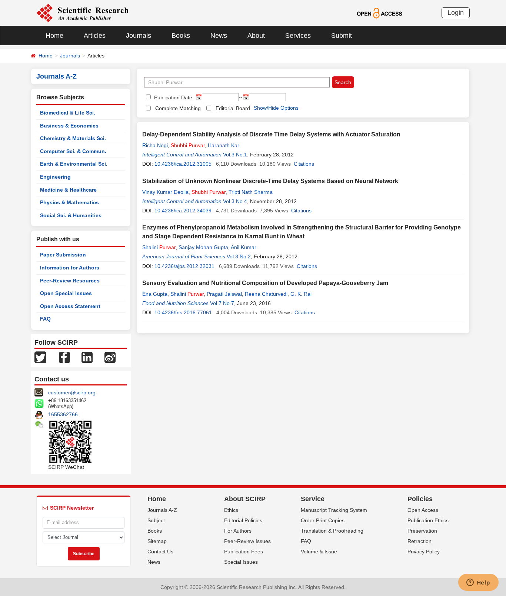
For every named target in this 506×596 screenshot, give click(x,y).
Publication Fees (243, 551)
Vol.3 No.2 (239, 256)
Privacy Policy (423, 551)
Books (181, 35)
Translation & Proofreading (332, 531)
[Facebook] (64, 357)
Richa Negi (155, 145)
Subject (156, 520)
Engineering (55, 177)
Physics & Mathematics (69, 202)
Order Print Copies (322, 520)
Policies (420, 499)
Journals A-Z (162, 510)
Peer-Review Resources (70, 281)
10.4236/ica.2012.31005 (183, 164)
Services (298, 35)
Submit (341, 35)
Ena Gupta (154, 294)
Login (455, 12)
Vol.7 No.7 (222, 303)
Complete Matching (178, 108)
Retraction (419, 541)
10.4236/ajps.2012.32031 (184, 266)
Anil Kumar (243, 247)
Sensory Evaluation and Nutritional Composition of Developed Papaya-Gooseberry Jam (265, 283)
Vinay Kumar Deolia (165, 192)
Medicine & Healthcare (68, 190)
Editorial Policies (243, 520)
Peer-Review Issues (247, 541)
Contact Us (160, 551)
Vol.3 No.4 (235, 201)
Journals (138, 35)
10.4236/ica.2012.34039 (183, 210)
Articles (95, 35)
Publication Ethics (428, 520)
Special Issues (241, 562)
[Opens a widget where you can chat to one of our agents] (478, 583)
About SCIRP (245, 499)
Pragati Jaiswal (224, 294)
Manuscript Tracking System (334, 510)
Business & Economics (69, 126)
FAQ (45, 319)
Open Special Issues (66, 293)
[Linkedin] (87, 357)
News (218, 35)
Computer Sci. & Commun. (73, 151)
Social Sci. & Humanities (70, 215)
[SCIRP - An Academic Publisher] (82, 13)
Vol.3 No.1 (235, 155)
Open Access (422, 510)
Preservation (422, 531)
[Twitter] (40, 357)
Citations (304, 164)
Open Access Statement (70, 306)
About (256, 35)
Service (312, 499)
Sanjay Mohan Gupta (203, 247)
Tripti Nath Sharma (251, 192)
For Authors (238, 531)
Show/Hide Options (276, 108)
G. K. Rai (301, 294)
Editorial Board (233, 108)
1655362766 (63, 414)
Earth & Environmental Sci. (73, 164)
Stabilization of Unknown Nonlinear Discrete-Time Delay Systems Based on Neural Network (270, 181)
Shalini (159, 247)
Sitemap (157, 541)
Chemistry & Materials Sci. (73, 138)
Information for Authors (69, 268)
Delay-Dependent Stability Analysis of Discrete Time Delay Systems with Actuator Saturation (271, 134)
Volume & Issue (319, 551)
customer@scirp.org (72, 392)
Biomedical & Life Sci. (67, 113)
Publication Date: (173, 97)
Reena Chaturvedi (266, 294)
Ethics (231, 510)
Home (54, 35)
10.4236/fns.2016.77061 (183, 312)
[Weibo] (110, 357)
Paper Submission (63, 255)
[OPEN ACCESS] (379, 13)
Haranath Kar (223, 145)
